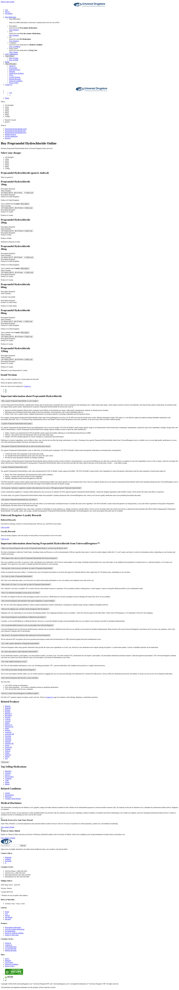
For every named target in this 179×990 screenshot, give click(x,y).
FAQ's (11, 75)
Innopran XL (9, 726)
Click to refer (5, 527)
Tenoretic (8, 738)
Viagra (7, 782)
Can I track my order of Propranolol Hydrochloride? (17, 576)
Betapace (8, 708)
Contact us (27, 386)
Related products (10, 134)
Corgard (7, 721)
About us (8, 943)
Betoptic (7, 712)
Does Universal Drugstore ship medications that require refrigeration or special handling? (28, 601)
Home (7, 98)
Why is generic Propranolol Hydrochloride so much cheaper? (20, 401)
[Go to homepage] (89, 6)
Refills (7, 62)
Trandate (8, 749)
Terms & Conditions (15, 81)
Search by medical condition (14, 933)
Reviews (8, 138)
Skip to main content (7, 2)
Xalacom (8, 755)
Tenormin (8, 740)
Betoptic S (8, 713)
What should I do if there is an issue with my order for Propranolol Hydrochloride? (26, 584)
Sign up (23, 845)
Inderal (7, 723)
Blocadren (8, 715)
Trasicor (7, 751)
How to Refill (13, 60)
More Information (11, 64)
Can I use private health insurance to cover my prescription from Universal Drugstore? (27, 625)
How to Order (13, 58)
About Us (12, 66)
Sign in (7, 12)
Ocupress (8, 736)
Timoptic (8, 741)
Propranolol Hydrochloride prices (16, 129)
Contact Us (8, 84)
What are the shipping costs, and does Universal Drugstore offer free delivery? (25, 609)
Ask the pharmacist (11, 136)
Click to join (5, 539)
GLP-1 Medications (11, 54)
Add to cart (29, 193)
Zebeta (7, 756)
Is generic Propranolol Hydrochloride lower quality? (17, 423)
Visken (7, 753)
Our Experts (13, 68)
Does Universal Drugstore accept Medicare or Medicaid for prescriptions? (23, 617)
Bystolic (7, 717)
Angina (7, 793)
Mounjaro (8, 771)
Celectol (7, 719)
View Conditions (14, 46)
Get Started (8, 13)
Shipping (12, 71)
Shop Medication (10, 17)
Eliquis (7, 784)
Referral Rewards (15, 79)
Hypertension (9, 795)
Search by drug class (11, 935)
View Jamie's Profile (7, 827)
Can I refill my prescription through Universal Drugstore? (18, 670)
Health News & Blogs (16, 73)
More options (25, 204)
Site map (8, 919)
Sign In (7, 915)
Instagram (8, 857)
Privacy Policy (14, 83)
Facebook (8, 861)
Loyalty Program (14, 77)
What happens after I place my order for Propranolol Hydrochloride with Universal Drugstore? (29, 558)
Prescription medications (13, 927)
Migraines (8, 797)
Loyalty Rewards (10, 948)
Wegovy (7, 775)
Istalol (7, 728)
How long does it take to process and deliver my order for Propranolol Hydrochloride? (27, 568)
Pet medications (10, 931)
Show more (5, 762)
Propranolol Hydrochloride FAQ (15, 132)
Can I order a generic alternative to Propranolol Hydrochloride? (20, 643)
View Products (14, 30)
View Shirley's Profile (8, 838)
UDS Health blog (10, 947)
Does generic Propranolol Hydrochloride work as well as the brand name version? (26, 446)
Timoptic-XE (9, 743)
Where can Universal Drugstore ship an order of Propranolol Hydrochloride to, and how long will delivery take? (34, 548)
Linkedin (8, 859)
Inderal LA (8, 725)
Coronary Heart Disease (13, 798)
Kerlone (7, 730)
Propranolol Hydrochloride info (15, 131)
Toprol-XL (8, 747)
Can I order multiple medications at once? (14, 661)
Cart (6, 913)
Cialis (7, 780)
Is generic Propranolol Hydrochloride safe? (14, 467)
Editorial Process (14, 70)
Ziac (6, 758)
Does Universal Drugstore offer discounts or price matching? (20, 678)
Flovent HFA (9, 777)
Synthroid (8, 778)
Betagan (7, 706)
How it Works (10, 56)
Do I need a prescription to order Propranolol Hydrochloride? (19, 651)
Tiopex (7, 745)
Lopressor (8, 732)
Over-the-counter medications (14, 929)
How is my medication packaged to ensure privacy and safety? (20, 592)
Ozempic (8, 773)
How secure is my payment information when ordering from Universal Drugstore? (26, 635)
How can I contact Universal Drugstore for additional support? (20, 693)
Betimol (7, 710)
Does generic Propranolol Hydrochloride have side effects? (19, 499)
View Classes (13, 52)
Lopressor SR (9, 734)
